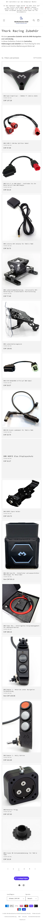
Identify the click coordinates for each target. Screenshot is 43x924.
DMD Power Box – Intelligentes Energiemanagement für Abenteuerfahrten (21, 626)
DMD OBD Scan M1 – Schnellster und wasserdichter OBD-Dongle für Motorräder (21, 573)
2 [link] (18, 869)
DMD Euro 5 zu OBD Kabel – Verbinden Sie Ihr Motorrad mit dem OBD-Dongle (20, 184)
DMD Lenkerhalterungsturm (13, 344)
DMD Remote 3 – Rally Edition (14, 755)
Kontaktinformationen (34, 916)
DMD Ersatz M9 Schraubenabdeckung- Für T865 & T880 (20, 853)
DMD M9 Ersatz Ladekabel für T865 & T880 (18, 430)
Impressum (22, 919)
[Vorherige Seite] (8, 869)
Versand (24, 916)
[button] (4, 20)
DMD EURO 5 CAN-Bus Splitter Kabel (16, 143)
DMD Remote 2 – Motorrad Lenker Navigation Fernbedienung (19, 690)
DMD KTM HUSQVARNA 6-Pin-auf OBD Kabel (18, 381)
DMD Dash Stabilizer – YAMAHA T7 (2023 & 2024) (21, 96)
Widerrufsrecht (36, 913)
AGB (19, 916)
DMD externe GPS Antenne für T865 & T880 (18, 244)
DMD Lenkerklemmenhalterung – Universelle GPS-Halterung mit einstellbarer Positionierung (21, 290)
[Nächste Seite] (35, 869)
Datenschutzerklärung (10, 916)
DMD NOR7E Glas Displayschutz (18, 456)
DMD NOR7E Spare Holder (12, 511)
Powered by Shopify (25, 913)
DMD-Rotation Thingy (11, 809)
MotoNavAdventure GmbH (13, 913)
